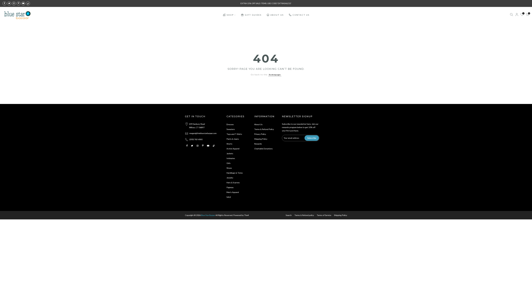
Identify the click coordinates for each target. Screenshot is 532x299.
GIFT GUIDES (253, 15)
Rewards (258, 144)
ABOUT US (277, 15)
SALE (229, 197)
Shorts (229, 144)
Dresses (230, 124)
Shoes (229, 168)
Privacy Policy (260, 134)
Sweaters (231, 129)
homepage (275, 74)
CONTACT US (301, 15)
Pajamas (230, 187)
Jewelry (230, 177)
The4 (246, 215)
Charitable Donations (263, 148)
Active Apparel (233, 148)
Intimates (231, 158)
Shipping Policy (260, 139)
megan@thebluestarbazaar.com (203, 133)
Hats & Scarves (233, 182)
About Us (258, 124)
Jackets (230, 153)
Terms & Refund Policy (264, 129)
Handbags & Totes (235, 173)
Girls (229, 163)
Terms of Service (324, 215)
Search (289, 215)
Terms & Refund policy (304, 215)
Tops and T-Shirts (234, 134)
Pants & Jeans (233, 139)
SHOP (230, 15)
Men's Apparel (233, 192)
